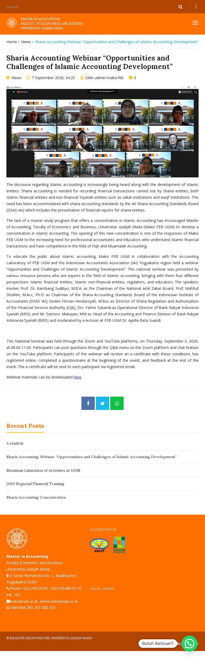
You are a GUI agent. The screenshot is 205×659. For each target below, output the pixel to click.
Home (11, 41)
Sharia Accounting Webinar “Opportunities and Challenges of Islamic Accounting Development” (91, 456)
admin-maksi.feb (109, 77)
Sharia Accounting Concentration (36, 497)
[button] (190, 644)
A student (14, 443)
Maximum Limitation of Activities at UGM (43, 470)
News (26, 41)
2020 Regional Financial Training (35, 483)
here (77, 377)
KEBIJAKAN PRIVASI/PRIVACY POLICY (172, 644)
